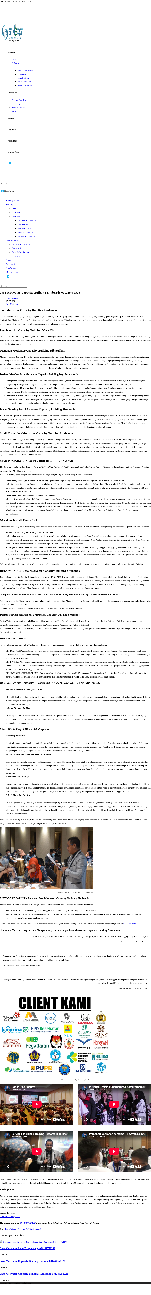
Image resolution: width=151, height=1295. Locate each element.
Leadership (23, 224)
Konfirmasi (11, 268)
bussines (16, 256)
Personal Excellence (27, 220)
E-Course (16, 212)
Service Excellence (26, 236)
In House (16, 216)
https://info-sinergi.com (10, 1216)
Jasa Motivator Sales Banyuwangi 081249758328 (27, 1248)
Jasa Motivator (12, 304)
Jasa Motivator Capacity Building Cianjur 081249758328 (32, 1261)
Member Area (12, 272)
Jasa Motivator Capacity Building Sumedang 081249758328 (34, 1273)
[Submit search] (29, 286)
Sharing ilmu (12, 240)
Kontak (9, 260)
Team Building (24, 228)
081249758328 (129, 924)
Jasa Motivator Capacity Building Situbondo (23, 1229)
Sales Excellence (25, 232)
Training (10, 204)
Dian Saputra (12, 298)
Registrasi (10, 264)
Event (14, 208)
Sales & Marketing (20, 252)
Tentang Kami (12, 200)
